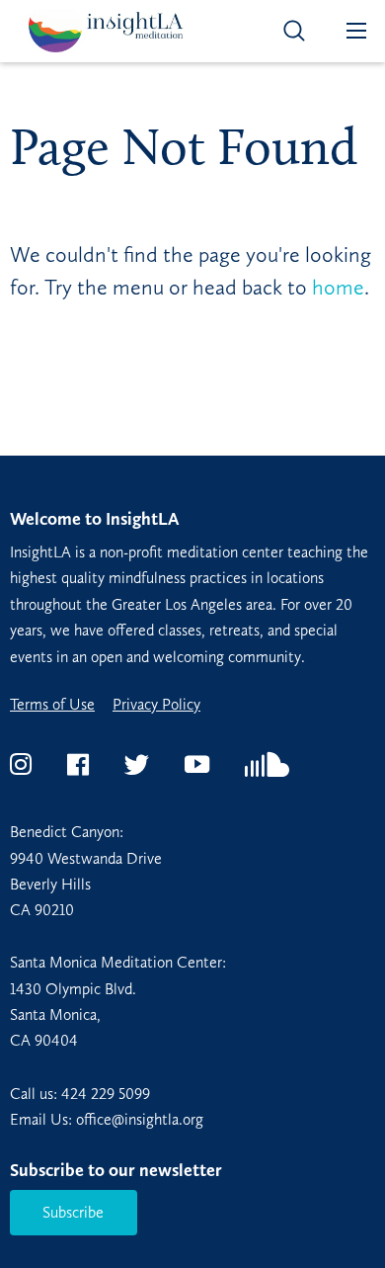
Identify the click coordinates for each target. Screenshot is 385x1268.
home (338, 287)
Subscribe (73, 1212)
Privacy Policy (156, 705)
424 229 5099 (105, 1093)
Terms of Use (52, 705)
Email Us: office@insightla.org (106, 1119)
